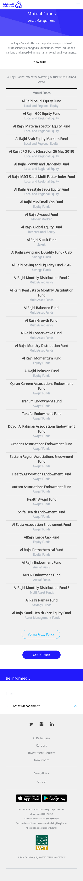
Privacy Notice (41, 773)
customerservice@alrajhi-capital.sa (52, 823)
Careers (41, 745)
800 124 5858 (47, 814)
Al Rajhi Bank (41, 738)
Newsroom (41, 760)
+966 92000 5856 (52, 818)
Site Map (41, 782)
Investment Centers (41, 753)
